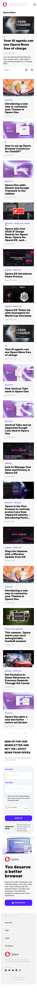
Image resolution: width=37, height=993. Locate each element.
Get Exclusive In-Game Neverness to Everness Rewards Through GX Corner (17, 679)
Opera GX (17, 270)
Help (7, 930)
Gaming (8, 463)
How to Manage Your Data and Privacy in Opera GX (18, 470)
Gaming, (9, 270)
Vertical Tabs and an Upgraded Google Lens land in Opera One (18, 429)
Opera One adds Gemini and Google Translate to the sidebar (17, 189)
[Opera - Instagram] (20, 970)
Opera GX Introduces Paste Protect (18, 275)
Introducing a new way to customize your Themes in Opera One (16, 108)
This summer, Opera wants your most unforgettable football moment (18, 637)
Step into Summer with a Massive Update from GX (16, 554)
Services (8, 922)
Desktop (9, 100)
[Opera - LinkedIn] (16, 970)
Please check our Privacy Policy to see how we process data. (23, 827)
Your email (9, 783)
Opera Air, (19, 223)
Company (9, 946)
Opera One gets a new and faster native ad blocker (16, 719)
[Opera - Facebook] (6, 970)
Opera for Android (14, 629)
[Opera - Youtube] (13, 970)
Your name (9, 769)
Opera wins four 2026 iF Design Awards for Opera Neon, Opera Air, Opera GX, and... (16, 234)
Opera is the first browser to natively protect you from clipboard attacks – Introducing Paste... (18, 512)
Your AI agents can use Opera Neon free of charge (18, 44)
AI (4, 36)
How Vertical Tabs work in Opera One (17, 390)
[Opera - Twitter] (9, 970)
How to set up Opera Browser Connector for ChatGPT (18, 148)
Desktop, (9, 223)
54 (22, 732)
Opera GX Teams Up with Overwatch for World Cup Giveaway (18, 312)
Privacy (17, 502)
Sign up (18, 818)
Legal (7, 938)
